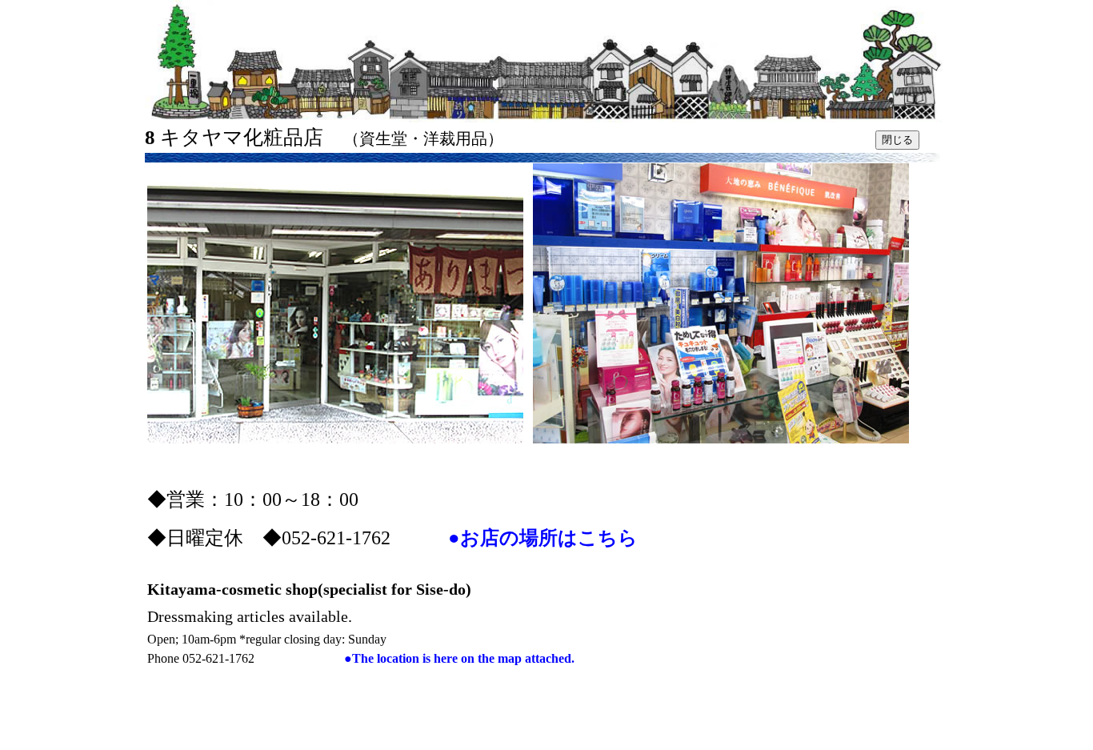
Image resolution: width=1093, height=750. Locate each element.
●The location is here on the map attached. (459, 658)
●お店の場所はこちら (543, 537)
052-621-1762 (263, 658)
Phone (164, 658)
